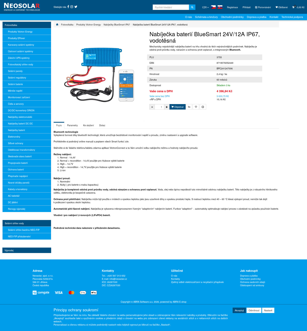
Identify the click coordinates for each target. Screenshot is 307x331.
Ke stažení (88, 125)
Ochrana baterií (16, 169)
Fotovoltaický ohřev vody (20, 64)
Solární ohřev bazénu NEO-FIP (23, 229)
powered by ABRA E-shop (173, 301)
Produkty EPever (16, 38)
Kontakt (274, 17)
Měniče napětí (15, 90)
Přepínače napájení (18, 176)
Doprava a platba (256, 17)
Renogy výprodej (16, 208)
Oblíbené (283, 7)
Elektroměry (14, 136)
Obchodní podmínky (232, 17)
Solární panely (15, 71)
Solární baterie (15, 84)
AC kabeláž (14, 195)
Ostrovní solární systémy (20, 51)
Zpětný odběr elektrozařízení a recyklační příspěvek (197, 282)
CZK (204, 7)
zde (127, 141)
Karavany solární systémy (21, 44)
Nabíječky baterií (16, 130)
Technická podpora (292, 17)
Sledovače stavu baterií (20, 156)
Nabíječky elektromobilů (20, 117)
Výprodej (8, 250)
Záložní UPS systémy (19, 57)
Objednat (179, 106)
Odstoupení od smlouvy (252, 285)
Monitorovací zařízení (19, 97)
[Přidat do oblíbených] (196, 107)
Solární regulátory (17, 77)
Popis (59, 125)
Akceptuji (239, 310)
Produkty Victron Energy (20, 31)
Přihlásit (247, 7)
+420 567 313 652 (116, 275)
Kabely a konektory (17, 189)
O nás (188, 17)
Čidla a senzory (16, 103)
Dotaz (102, 125)
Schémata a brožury (206, 17)
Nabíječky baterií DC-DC (20, 123)
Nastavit (268, 310)
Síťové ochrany (15, 143)
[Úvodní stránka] (57, 24)
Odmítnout (254, 310)
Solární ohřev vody (14, 223)
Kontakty (175, 278)
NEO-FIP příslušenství (19, 236)
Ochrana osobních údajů (252, 282)
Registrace (232, 7)
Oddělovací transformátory (21, 149)
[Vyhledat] (192, 7)
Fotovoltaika (11, 25)
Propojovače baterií (18, 162)
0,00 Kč (299, 7)
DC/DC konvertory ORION (21, 110)
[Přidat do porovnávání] (203, 107)
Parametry (72, 125)
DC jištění (13, 202)
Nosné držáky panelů (18, 182)
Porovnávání (264, 7)
